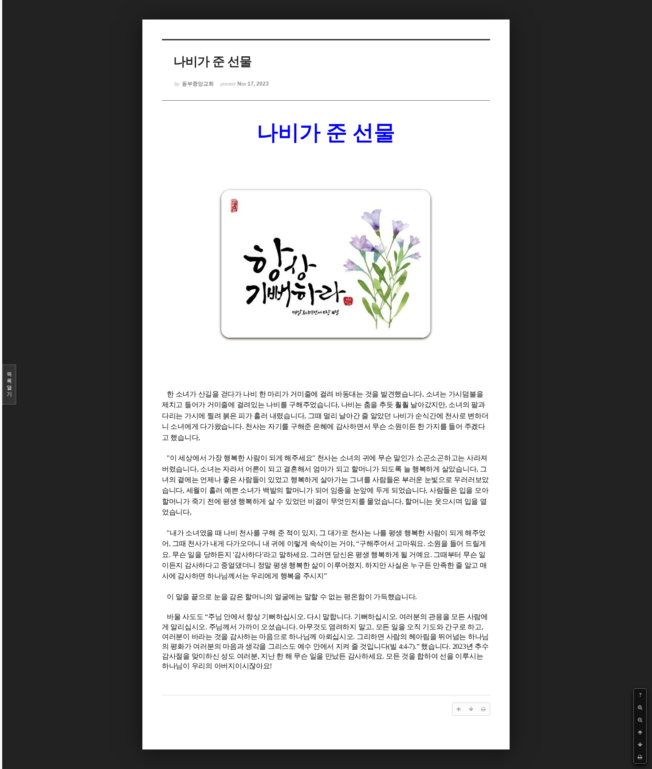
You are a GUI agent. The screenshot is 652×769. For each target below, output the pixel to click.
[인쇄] (640, 757)
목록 (9, 384)
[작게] (640, 720)
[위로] (640, 732)
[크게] (640, 707)
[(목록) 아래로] (640, 744)
